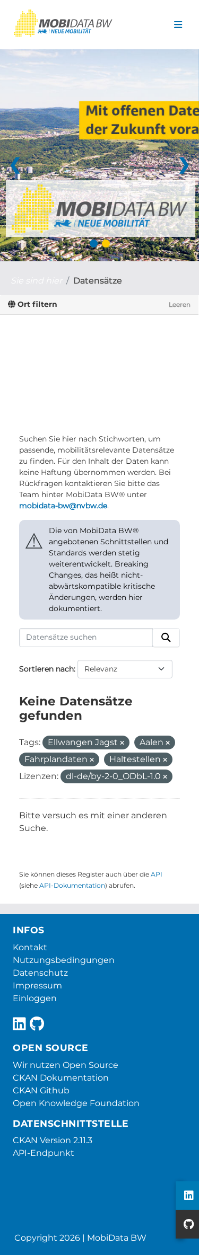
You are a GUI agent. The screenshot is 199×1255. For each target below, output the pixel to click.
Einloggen (35, 998)
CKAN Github (41, 1090)
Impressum (37, 985)
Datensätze (97, 281)
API (156, 874)
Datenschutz (40, 973)
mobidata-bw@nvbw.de (63, 505)
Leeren (180, 304)
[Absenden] (166, 637)
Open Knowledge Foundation (76, 1103)
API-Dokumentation (72, 885)
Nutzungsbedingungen (64, 960)
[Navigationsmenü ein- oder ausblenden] (178, 25)
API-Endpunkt (43, 1153)
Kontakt (30, 947)
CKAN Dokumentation (61, 1078)
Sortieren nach (46, 669)
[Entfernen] (122, 743)
